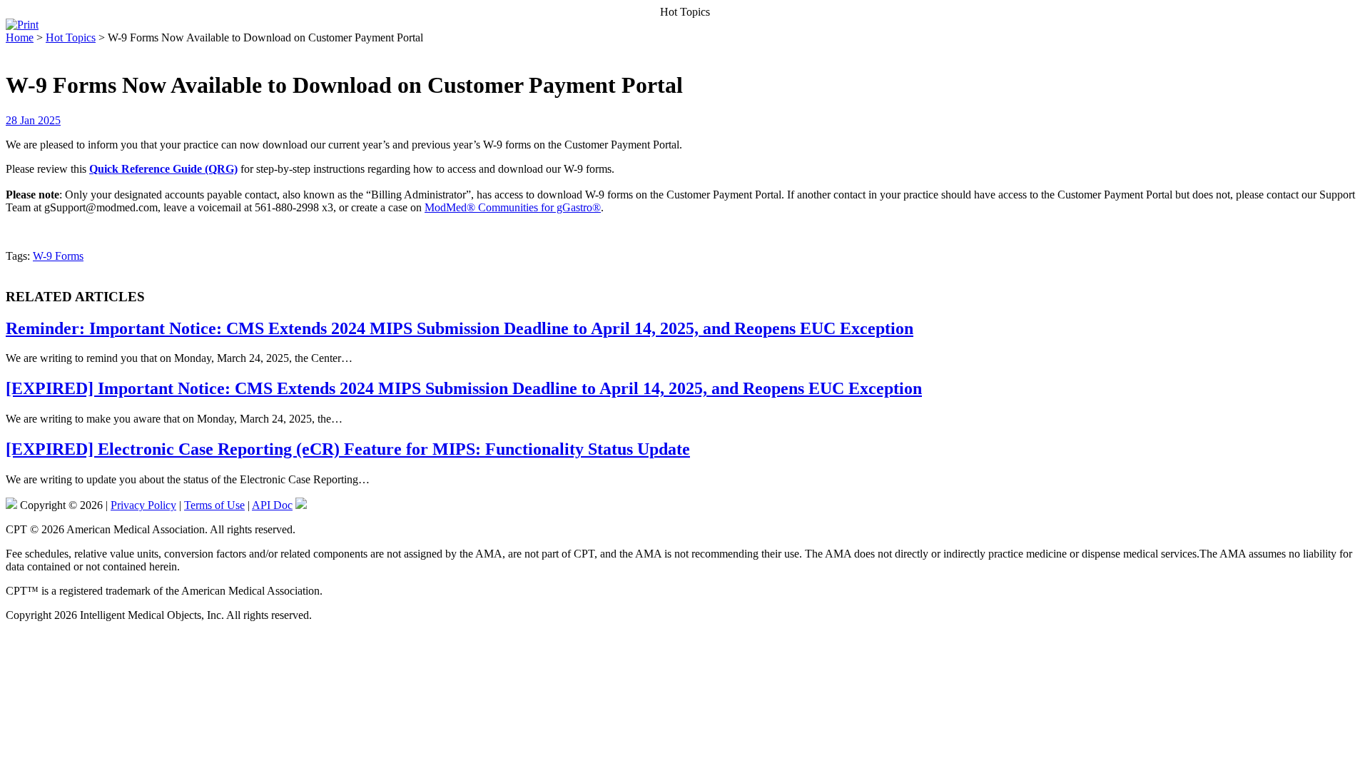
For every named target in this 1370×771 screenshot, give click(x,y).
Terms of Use (214, 505)
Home (20, 37)
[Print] (22, 25)
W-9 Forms (58, 256)
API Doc (272, 505)
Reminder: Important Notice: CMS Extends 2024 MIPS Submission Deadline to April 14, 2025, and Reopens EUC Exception (459, 328)
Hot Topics (71, 37)
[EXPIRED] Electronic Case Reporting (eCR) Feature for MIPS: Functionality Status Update (348, 449)
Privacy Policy (143, 505)
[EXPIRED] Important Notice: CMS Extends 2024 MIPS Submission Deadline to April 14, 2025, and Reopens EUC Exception (464, 388)
